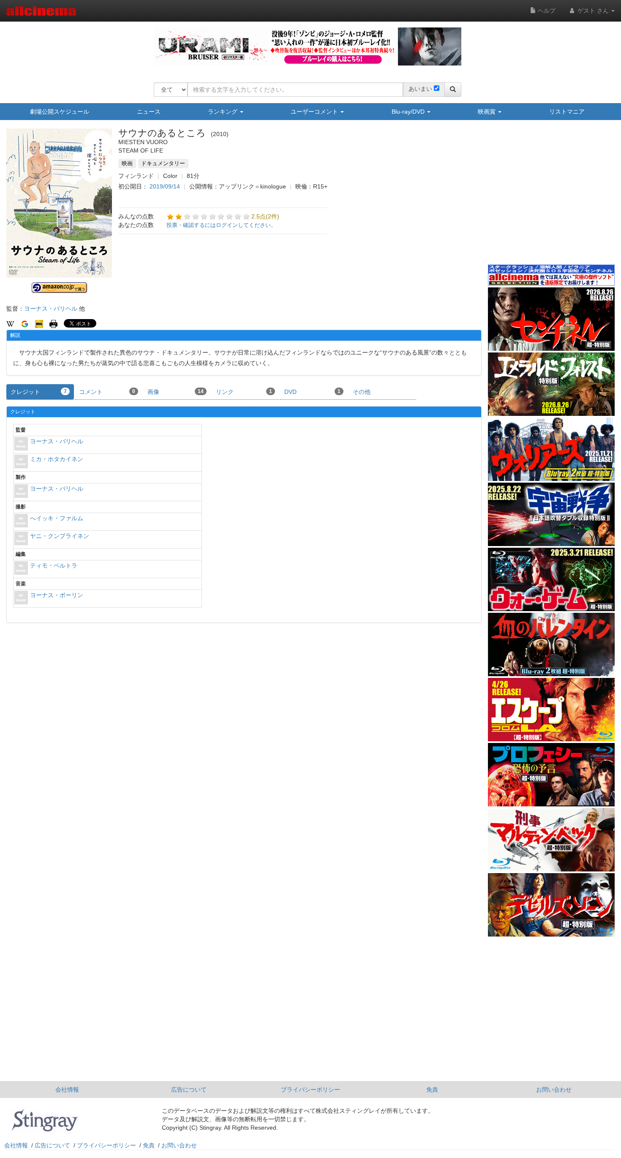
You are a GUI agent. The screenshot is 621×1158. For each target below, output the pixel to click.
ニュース (149, 111)
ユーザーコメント (315, 111)
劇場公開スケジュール (59, 111)
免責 (432, 1089)
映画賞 (487, 111)
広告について (189, 1089)
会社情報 (67, 1089)
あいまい (420, 89)
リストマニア (567, 111)
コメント (107, 391)
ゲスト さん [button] (593, 10)
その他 (361, 391)
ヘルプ (546, 10)
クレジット (39, 391)
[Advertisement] (551, 198)
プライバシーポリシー (310, 1089)
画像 (175, 391)
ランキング (223, 111)
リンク (244, 391)
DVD (312, 391)
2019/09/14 (165, 186)
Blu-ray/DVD (409, 111)
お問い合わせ (554, 1089)
